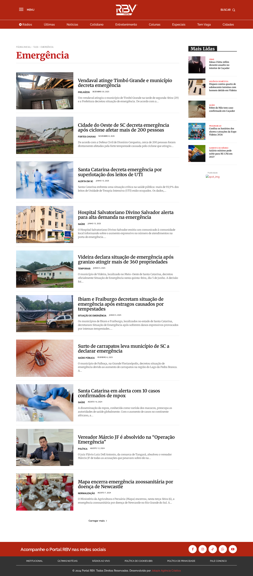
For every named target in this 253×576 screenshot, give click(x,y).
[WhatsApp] (223, 549)
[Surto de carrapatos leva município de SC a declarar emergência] (44, 358)
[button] (229, 10)
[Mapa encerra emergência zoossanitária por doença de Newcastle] (44, 492)
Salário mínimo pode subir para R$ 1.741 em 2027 (220, 153)
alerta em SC (85, 181)
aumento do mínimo (218, 148)
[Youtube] (233, 549)
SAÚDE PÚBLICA (86, 358)
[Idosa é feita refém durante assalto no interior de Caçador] (196, 64)
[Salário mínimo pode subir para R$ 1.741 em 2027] (196, 153)
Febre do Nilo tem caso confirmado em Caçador (222, 109)
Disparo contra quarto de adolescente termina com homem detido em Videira (223, 87)
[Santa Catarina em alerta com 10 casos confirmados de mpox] (44, 402)
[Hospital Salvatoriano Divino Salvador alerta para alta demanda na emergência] (44, 224)
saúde (81, 224)
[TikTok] (213, 549)
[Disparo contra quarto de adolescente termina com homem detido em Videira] (196, 87)
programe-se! (215, 126)
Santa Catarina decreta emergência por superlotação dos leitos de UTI (120, 172)
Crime (211, 59)
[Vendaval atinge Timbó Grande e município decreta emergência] (44, 90)
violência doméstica (218, 81)
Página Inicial (23, 47)
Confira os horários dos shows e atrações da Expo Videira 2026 (222, 131)
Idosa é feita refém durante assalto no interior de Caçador (219, 65)
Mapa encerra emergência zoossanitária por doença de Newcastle (125, 484)
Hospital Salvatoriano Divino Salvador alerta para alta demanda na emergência (126, 215)
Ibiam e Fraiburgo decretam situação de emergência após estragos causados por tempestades (121, 304)
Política (82, 449)
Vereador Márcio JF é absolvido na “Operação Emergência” (126, 439)
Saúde (212, 105)
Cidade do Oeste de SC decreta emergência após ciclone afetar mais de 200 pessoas (123, 127)
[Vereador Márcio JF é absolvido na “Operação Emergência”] (44, 447)
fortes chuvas (87, 136)
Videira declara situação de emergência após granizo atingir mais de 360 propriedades (126, 259)
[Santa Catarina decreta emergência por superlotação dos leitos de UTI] (44, 180)
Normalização (86, 493)
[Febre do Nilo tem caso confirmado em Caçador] (196, 109)
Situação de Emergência (92, 315)
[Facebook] (193, 549)
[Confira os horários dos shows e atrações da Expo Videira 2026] (196, 131)
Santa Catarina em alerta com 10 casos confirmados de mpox (119, 393)
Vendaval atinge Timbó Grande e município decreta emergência (125, 83)
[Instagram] (203, 549)
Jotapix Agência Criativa (166, 570)
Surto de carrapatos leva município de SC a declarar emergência (123, 348)
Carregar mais (97, 520)
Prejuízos (84, 92)
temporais (84, 268)
